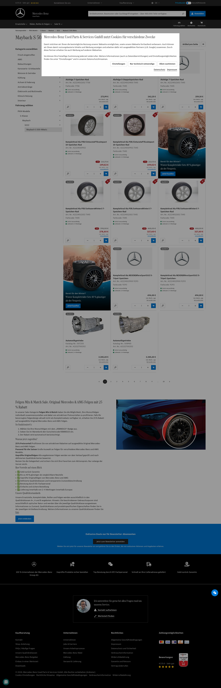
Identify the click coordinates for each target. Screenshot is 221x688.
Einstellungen (118, 63)
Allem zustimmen (167, 63)
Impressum (172, 69)
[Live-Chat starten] (214, 592)
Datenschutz (159, 69)
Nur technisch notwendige (142, 63)
